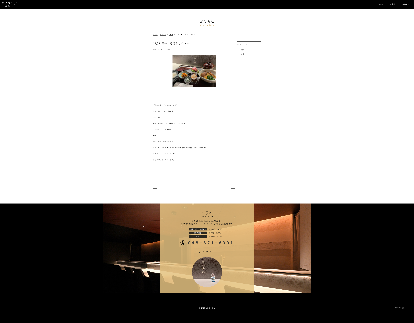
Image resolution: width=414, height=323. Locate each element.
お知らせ (406, 4)
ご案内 (380, 4)
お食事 (392, 4)
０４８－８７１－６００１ (210, 242)
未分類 (242, 54)
